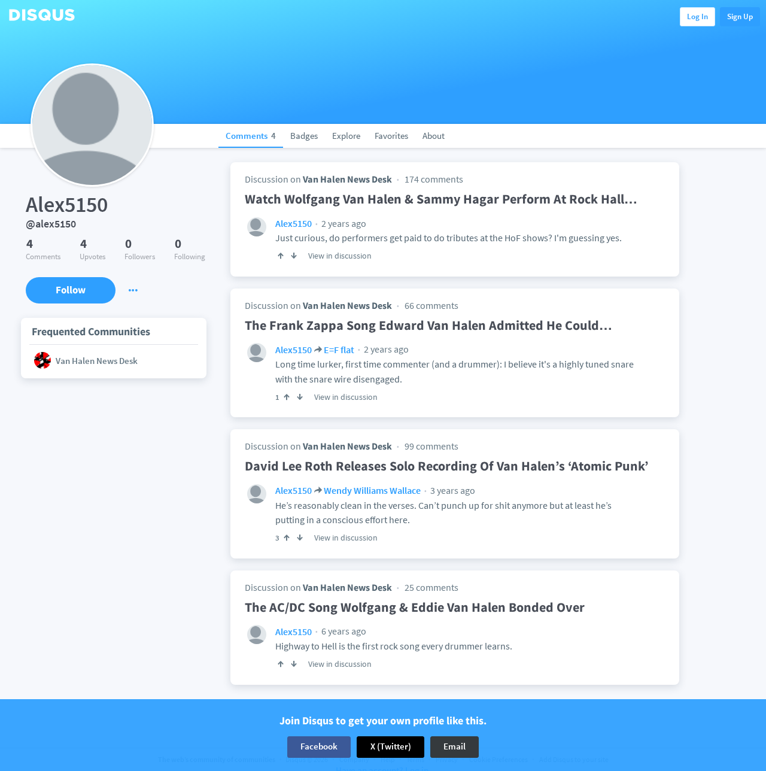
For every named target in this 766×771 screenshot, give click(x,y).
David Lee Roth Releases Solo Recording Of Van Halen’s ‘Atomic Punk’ (447, 465)
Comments (251, 135)
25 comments (431, 587)
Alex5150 (293, 223)
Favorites (391, 135)
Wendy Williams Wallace (372, 490)
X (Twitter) (390, 746)
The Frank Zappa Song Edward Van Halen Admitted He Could (428, 325)
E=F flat (339, 350)
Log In (697, 16)
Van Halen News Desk (347, 179)
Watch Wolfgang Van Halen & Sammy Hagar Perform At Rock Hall (441, 198)
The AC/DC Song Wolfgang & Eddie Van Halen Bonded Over (415, 607)
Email (454, 746)
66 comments (431, 305)
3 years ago (451, 490)
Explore (346, 135)
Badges (304, 135)
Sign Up (740, 16)
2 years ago (343, 223)
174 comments (434, 179)
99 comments (431, 446)
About (433, 135)
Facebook (319, 746)
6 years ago (343, 631)
